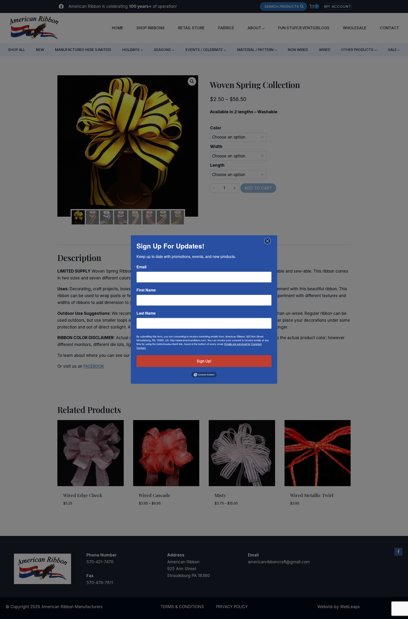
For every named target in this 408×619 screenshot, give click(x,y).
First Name (146, 290)
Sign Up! (204, 361)
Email (141, 267)
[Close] (267, 241)
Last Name (146, 313)
